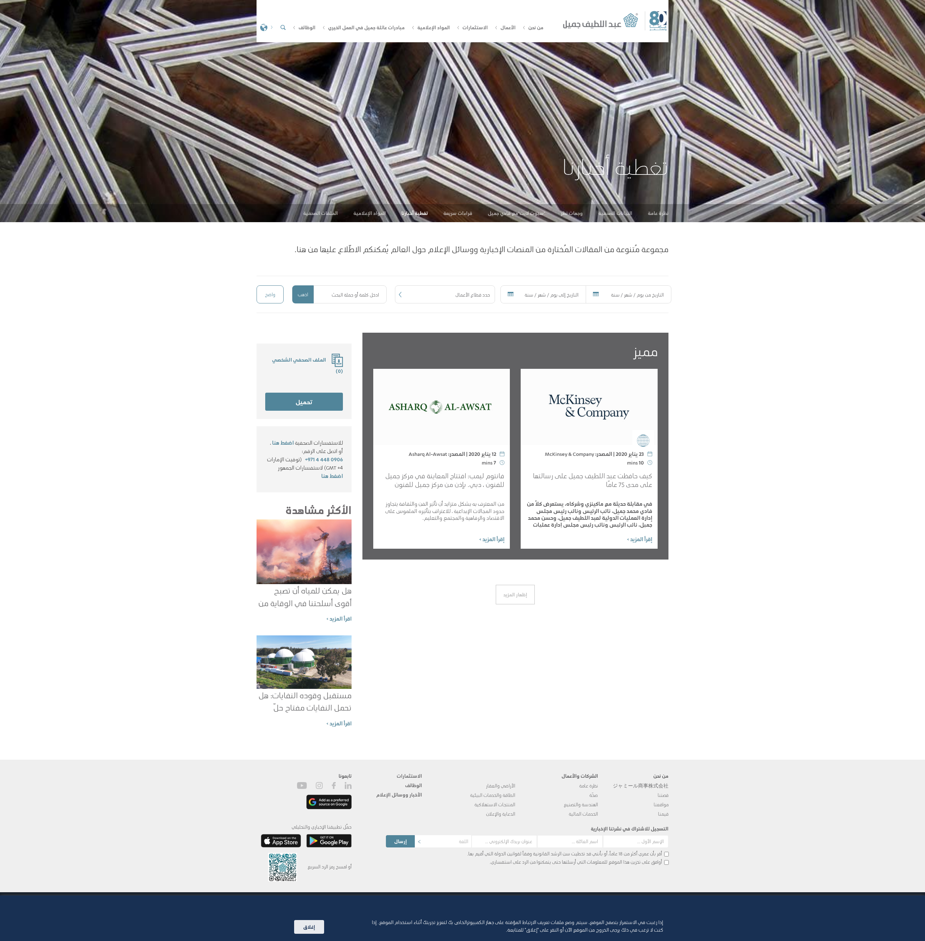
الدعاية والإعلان (500, 813)
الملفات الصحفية (320, 213)
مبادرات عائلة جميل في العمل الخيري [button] (366, 27)
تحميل (304, 401)
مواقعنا (661, 804)
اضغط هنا (283, 442)
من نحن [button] (535, 27)
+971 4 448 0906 (324, 459)
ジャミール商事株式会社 (640, 785)
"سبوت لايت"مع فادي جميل (516, 213)
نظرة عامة (658, 213)
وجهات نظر (572, 213)
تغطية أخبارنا (414, 213)
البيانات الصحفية (615, 213)
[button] (266, 26)
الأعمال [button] (508, 27)
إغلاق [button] (309, 926)
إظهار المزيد (515, 594)
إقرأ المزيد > (639, 539)
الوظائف (413, 785)
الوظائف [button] (306, 27)
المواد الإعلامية (369, 213)
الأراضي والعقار (500, 785)
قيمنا (663, 813)
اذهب (303, 294)
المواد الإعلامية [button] (433, 27)
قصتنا (663, 794)
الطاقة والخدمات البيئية (492, 794)
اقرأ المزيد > (339, 618)
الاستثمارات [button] (475, 27)
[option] (462, 111)
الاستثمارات (409, 775)
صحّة (593, 794)
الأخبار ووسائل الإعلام (399, 794)
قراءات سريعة (457, 213)
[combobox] (445, 294)
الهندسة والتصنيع (581, 804)
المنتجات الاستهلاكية (494, 804)
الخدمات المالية (583, 813)
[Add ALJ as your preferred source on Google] (329, 802)
